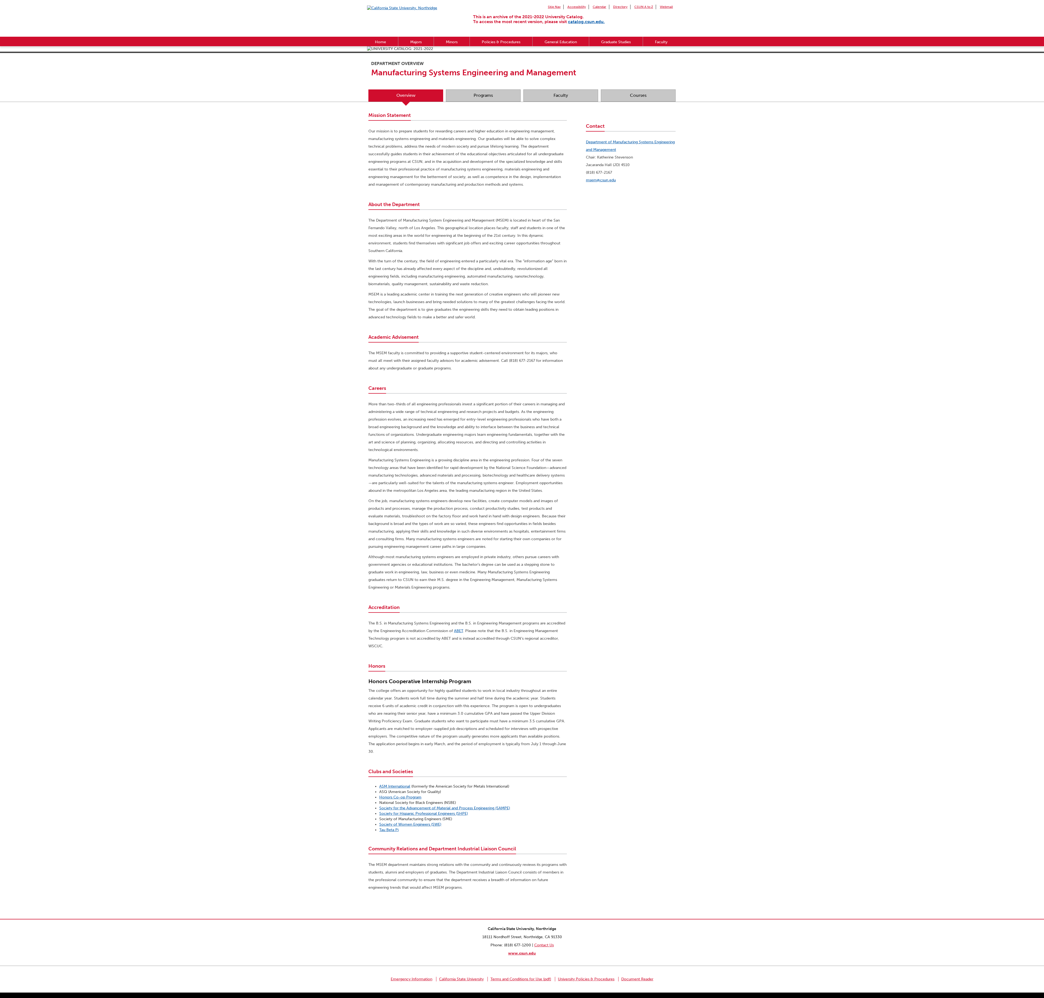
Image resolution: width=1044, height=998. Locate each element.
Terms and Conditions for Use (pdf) (520, 979)
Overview (405, 95)
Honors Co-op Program (400, 797)
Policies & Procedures (501, 42)
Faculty (661, 42)
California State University (461, 979)
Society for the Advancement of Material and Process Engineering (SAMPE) (444, 808)
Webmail (666, 7)
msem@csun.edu (601, 180)
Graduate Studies (616, 42)
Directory (620, 7)
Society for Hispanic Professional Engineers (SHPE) (423, 813)
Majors (416, 42)
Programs (483, 95)
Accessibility (576, 7)
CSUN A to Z (643, 7)
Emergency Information (411, 979)
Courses (638, 95)
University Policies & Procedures (586, 979)
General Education (561, 42)
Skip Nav (554, 7)
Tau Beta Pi (389, 830)
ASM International (394, 786)
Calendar (599, 7)
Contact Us (544, 945)
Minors (452, 42)
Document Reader (637, 979)
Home (380, 42)
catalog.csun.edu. (586, 21)
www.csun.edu (522, 953)
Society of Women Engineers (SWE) (410, 824)
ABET (458, 631)
